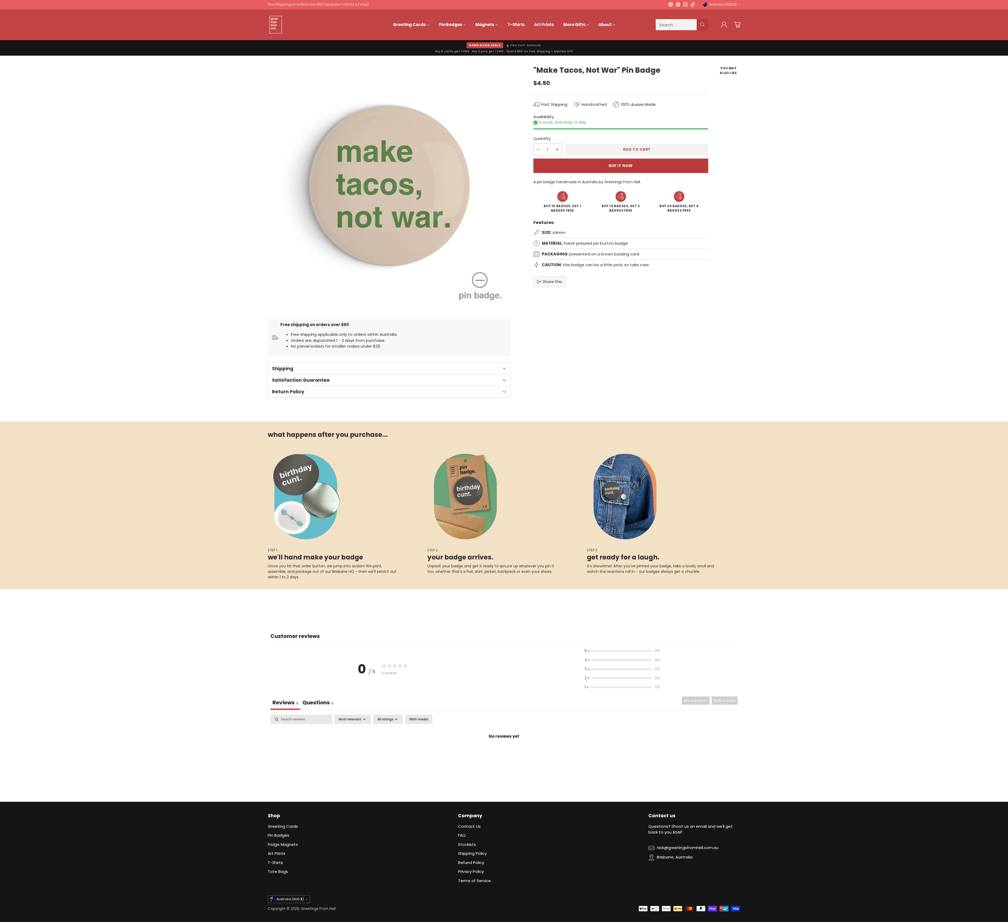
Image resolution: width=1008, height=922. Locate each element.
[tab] (317, 703)
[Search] (702, 24)
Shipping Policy (472, 853)
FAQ (462, 835)
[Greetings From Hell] (276, 24)
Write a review (725, 700)
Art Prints (276, 853)
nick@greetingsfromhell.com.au (687, 847)
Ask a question (695, 700)
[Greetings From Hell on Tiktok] (692, 5)
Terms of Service (474, 880)
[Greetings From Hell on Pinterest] (678, 5)
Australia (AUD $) (723, 4)
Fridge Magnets (283, 844)
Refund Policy (471, 862)
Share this (552, 281)
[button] (622, 651)
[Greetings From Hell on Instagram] (685, 5)
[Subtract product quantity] (538, 149)
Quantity (541, 138)
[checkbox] (418, 719)
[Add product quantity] (557, 149)
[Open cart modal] (737, 25)
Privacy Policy (471, 871)
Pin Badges (278, 835)
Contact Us (469, 826)
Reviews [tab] (285, 702)
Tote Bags (278, 871)
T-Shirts (275, 862)
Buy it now (621, 165)
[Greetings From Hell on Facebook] (670, 5)
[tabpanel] (504, 754)
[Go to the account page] (724, 25)
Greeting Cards (283, 826)
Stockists (467, 844)
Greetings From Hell (318, 908)
